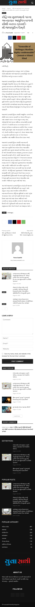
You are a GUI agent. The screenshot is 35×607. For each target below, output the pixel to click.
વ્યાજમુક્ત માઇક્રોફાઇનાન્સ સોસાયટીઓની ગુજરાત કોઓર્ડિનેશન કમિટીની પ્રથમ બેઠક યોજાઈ (23, 301)
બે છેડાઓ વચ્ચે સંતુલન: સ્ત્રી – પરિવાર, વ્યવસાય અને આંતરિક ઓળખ (21, 375)
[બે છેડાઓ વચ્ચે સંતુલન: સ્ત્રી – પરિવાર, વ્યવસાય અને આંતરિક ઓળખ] (6, 375)
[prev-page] (3, 309)
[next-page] (6, 309)
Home (3, 8)
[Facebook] (10, 38)
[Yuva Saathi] (3, 33)
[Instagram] (17, 595)
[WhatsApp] (23, 38)
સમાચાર (9, 8)
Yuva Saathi (9, 32)
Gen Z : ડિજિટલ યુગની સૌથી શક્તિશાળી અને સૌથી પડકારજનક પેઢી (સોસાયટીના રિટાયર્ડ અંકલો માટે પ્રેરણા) (17, 429)
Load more (17, 416)
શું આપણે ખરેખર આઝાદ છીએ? (21, 407)
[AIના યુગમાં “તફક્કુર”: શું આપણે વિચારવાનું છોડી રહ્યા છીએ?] (6, 400)
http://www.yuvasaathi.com (17, 260)
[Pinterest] (19, 38)
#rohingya (10, 212)
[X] (14, 38)
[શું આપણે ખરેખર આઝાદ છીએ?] (6, 409)
